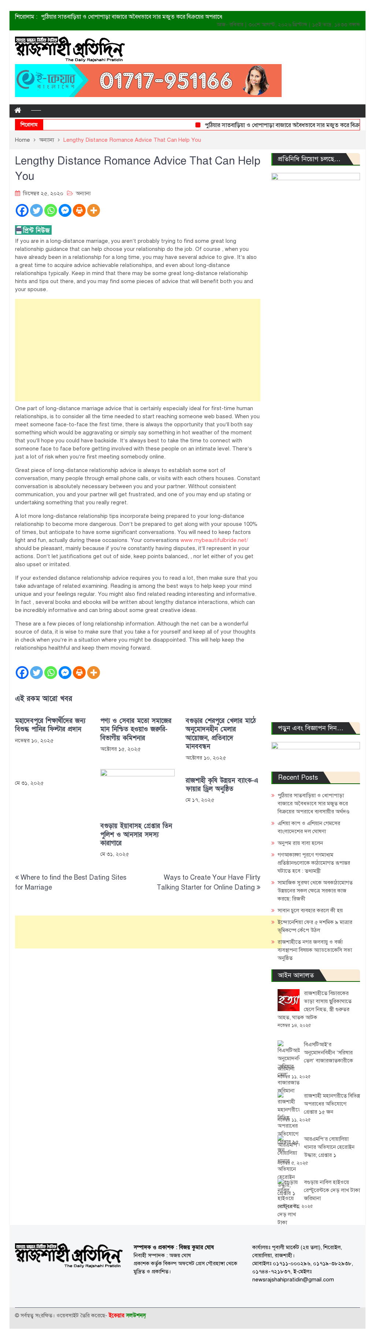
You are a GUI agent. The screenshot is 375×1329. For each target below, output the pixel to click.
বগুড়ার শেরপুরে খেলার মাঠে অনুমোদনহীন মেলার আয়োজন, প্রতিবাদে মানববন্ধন (221, 734)
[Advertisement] (137, 350)
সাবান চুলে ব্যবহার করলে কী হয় (310, 910)
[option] (140, 18)
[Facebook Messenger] (65, 210)
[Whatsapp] (50, 210)
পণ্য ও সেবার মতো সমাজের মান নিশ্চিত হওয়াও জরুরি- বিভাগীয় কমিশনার (135, 729)
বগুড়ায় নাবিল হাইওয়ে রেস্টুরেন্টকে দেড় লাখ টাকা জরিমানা (332, 1190)
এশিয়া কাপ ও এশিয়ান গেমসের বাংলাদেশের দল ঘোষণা (101, 17)
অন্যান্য (83, 193)
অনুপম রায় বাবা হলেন (300, 843)
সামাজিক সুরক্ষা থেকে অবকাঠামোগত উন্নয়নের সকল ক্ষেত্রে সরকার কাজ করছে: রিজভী (315, 890)
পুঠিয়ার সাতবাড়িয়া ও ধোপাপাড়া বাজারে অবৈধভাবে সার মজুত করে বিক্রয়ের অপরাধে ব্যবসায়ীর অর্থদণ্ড (313, 803)
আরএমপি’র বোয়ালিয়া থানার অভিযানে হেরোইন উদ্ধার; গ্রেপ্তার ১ (329, 1147)
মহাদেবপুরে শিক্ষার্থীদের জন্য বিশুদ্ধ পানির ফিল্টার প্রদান (50, 725)
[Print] (79, 210)
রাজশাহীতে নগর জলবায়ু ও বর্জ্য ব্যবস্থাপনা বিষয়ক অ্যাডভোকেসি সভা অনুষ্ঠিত (315, 950)
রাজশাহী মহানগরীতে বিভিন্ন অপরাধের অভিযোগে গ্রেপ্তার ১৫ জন (332, 1103)
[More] (93, 210)
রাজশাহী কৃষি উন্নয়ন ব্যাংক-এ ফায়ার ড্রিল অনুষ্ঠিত (222, 784)
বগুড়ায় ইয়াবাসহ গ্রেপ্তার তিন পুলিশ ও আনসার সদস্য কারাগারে (136, 834)
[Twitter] (36, 210)
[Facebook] (22, 210)
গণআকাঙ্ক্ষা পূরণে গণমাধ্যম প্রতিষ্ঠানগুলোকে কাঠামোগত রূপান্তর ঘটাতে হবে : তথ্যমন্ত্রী (314, 862)
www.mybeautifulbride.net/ (214, 540)
